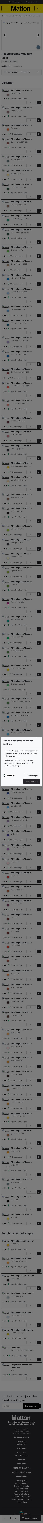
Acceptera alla (32, 781)
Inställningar (32, 776)
